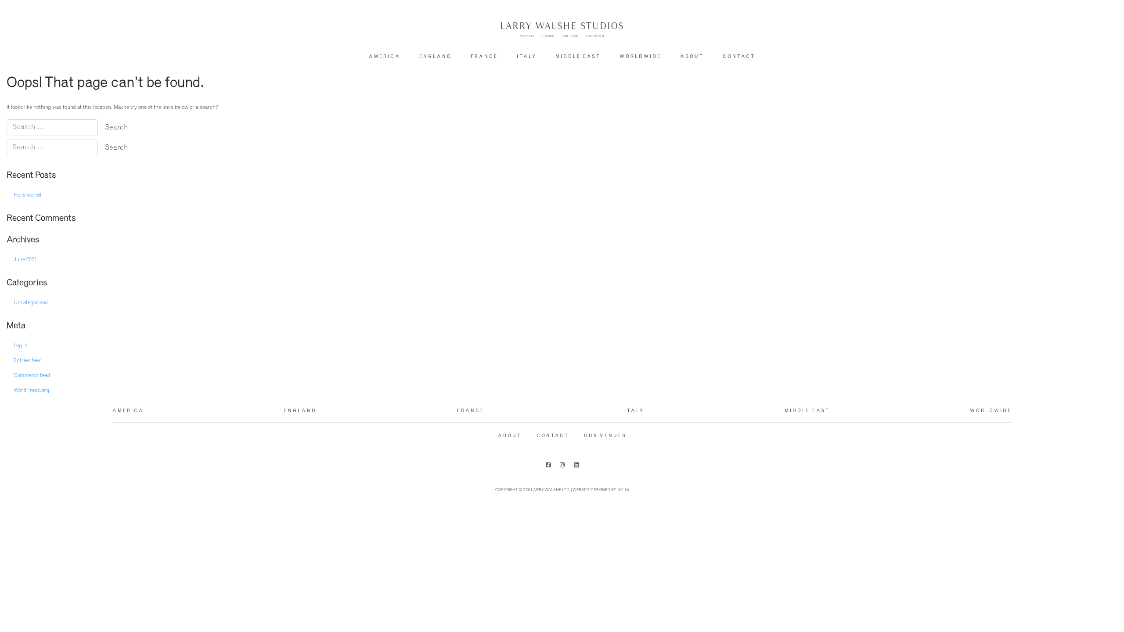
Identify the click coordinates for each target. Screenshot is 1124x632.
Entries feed (28, 360)
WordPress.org (31, 390)
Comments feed (32, 375)
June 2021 (25, 259)
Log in (21, 345)
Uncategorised (31, 302)
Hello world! (27, 195)
